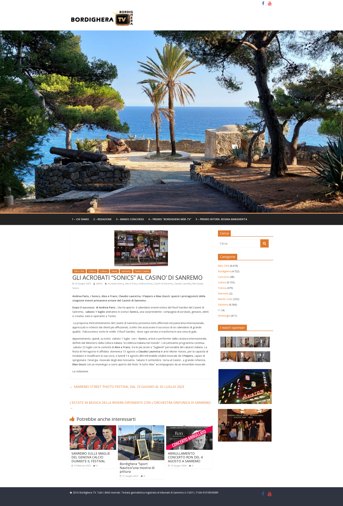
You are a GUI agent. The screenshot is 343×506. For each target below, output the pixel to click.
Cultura (92, 271)
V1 (219, 310)
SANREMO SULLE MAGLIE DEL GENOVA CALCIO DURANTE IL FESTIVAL (90, 457)
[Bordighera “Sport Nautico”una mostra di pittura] (141, 427)
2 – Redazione (102, 219)
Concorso (223, 277)
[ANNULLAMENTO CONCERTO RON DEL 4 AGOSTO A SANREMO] (189, 427)
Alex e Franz (131, 283)
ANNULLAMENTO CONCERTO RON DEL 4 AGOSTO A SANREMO (185, 457)
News (114, 271)
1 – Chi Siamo (80, 219)
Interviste (223, 293)
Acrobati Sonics (116, 283)
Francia (222, 288)
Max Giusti (197, 283)
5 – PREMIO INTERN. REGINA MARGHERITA (221, 219)
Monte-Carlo (225, 299)
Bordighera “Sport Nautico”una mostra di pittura (137, 468)
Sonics (75, 288)
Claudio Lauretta (182, 283)
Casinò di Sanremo (163, 283)
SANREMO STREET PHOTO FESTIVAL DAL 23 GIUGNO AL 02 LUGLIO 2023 (127, 386)
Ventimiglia (224, 315)
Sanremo (126, 271)
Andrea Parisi (145, 283)
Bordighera (224, 271)
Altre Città (79, 271)
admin (99, 283)
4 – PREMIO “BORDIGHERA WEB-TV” (169, 219)
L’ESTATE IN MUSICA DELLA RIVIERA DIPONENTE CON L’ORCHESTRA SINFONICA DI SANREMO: (140, 405)
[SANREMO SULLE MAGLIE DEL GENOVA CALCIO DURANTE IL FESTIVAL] (93, 427)
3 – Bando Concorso (130, 219)
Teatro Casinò (142, 271)
